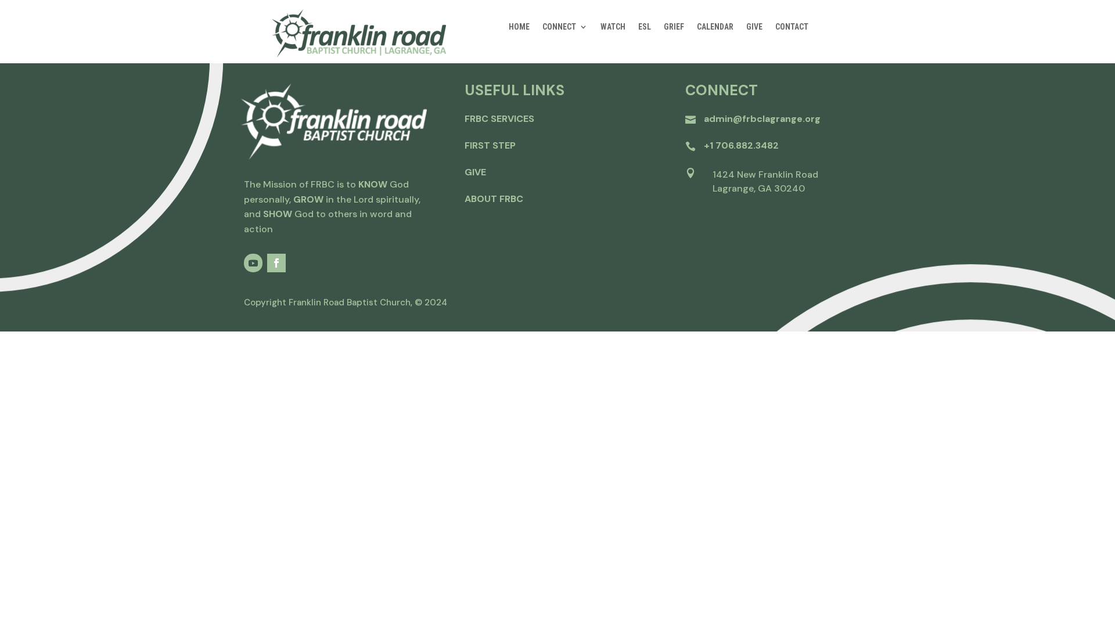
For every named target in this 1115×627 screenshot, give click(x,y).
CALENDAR (715, 27)
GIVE (754, 27)
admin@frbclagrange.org (762, 119)
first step (490, 145)
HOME (519, 27)
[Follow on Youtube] (253, 263)
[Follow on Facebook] (276, 263)
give (475, 172)
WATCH (612, 27)
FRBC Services (499, 119)
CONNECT (559, 27)
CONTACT (791, 27)
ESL (644, 27)
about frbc (494, 199)
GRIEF (674, 27)
